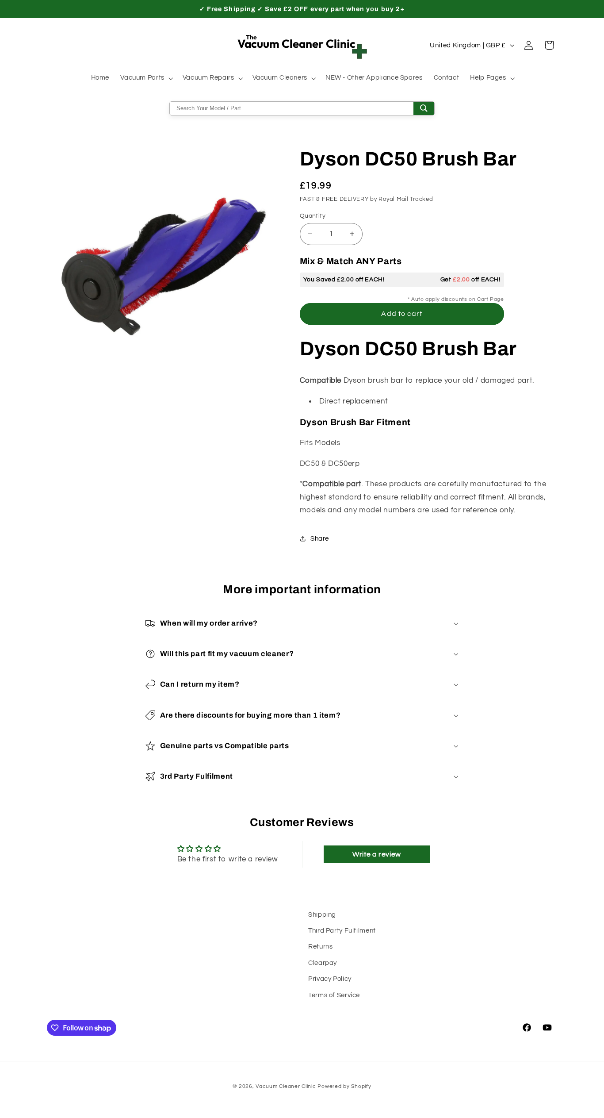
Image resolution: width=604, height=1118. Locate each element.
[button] (146, 78)
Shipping (322, 914)
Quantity (312, 215)
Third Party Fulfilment (342, 930)
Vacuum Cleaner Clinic (286, 1086)
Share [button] (319, 538)
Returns (320, 946)
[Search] (423, 108)
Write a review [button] (376, 854)
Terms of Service (334, 995)
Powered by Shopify (344, 1086)
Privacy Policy (330, 979)
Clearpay (322, 963)
